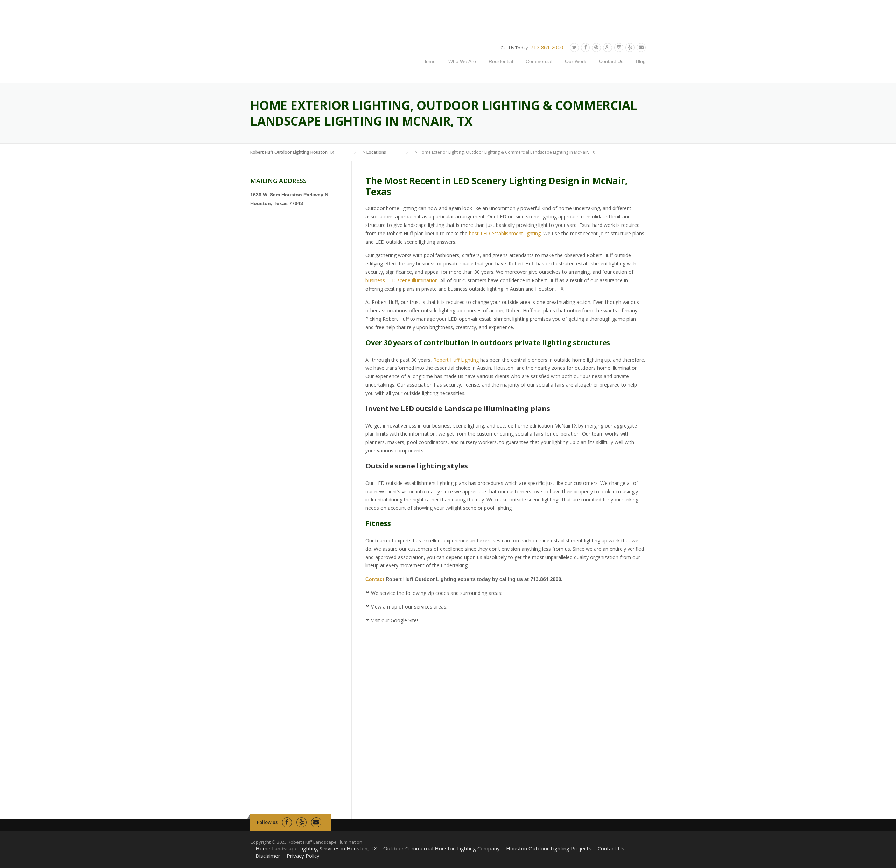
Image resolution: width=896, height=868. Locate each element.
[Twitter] (574, 47)
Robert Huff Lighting (456, 359)
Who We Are (462, 61)
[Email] (641, 47)
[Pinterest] (596, 47)
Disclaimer (267, 856)
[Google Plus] (607, 47)
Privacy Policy (303, 856)
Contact (374, 579)
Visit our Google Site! (394, 620)
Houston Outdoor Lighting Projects (549, 848)
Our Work (575, 61)
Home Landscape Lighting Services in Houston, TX (316, 848)
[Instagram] (618, 47)
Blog (641, 61)
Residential (501, 61)
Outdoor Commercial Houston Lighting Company (441, 848)
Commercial (539, 61)
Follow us (267, 822)
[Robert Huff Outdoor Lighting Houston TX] (319, 58)
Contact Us (611, 61)
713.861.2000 (547, 47)
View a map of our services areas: (409, 606)
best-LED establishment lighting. (505, 233)
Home (429, 61)
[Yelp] (630, 47)
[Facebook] (585, 47)
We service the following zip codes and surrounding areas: (436, 593)
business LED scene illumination (401, 280)
